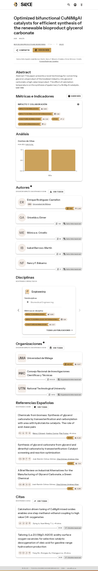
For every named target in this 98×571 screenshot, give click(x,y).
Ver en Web (42, 50)
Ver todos (56, 191)
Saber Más (74, 96)
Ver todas (56, 347)
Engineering (39, 291)
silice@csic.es (71, 568)
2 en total (30, 144)
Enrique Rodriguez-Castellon (48, 61)
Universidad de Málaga (40, 358)
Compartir (22, 50)
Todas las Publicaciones (59, 330)
